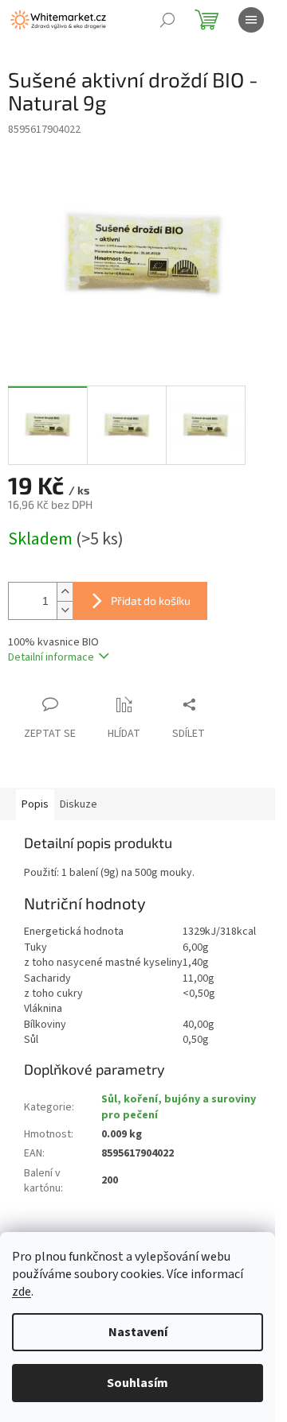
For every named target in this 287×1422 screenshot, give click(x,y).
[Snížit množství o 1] (65, 610)
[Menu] (251, 20)
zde (21, 1291)
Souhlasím (137, 1383)
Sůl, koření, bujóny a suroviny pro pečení (178, 1106)
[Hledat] (167, 20)
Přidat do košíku (151, 600)
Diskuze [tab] (78, 804)
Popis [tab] (35, 804)
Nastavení (137, 1332)
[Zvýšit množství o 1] (65, 592)
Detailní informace (51, 657)
